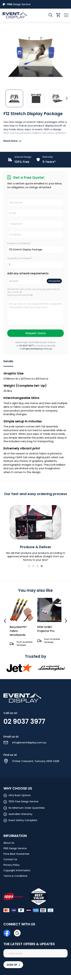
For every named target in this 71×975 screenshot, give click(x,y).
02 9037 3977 (26, 345)
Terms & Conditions (15, 876)
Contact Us (10, 859)
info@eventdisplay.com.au (37, 348)
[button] (14, 98)
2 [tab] (33, 566)
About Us (8, 843)
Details (8, 361)
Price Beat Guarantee (16, 854)
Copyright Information (16, 870)
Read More (10, 141)
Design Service (19, 4)
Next (65, 621)
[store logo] (19, 15)
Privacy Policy (11, 865)
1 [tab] (29, 566)
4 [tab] (41, 566)
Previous (5, 621)
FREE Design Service (15, 848)
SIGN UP (12, 965)
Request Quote (36, 333)
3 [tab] (37, 566)
